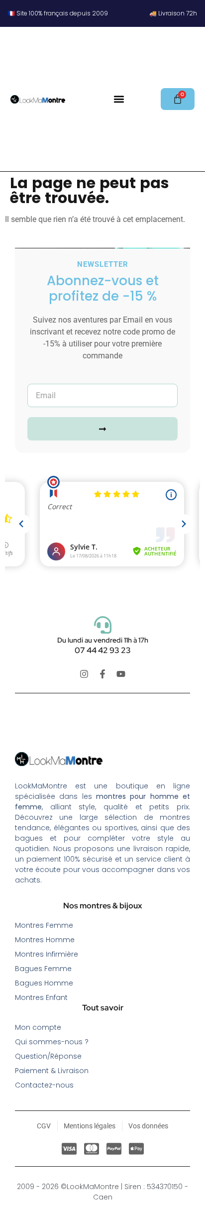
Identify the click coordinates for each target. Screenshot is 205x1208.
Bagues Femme (43, 969)
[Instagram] (84, 674)
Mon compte (38, 1027)
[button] (118, 99)
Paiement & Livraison (52, 1071)
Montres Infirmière (46, 954)
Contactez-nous (44, 1085)
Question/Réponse (48, 1056)
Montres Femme (44, 925)
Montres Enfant (41, 997)
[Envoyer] (102, 428)
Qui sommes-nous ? (52, 1042)
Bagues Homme (44, 983)
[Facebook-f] (102, 674)
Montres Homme (45, 940)
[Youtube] (121, 674)
